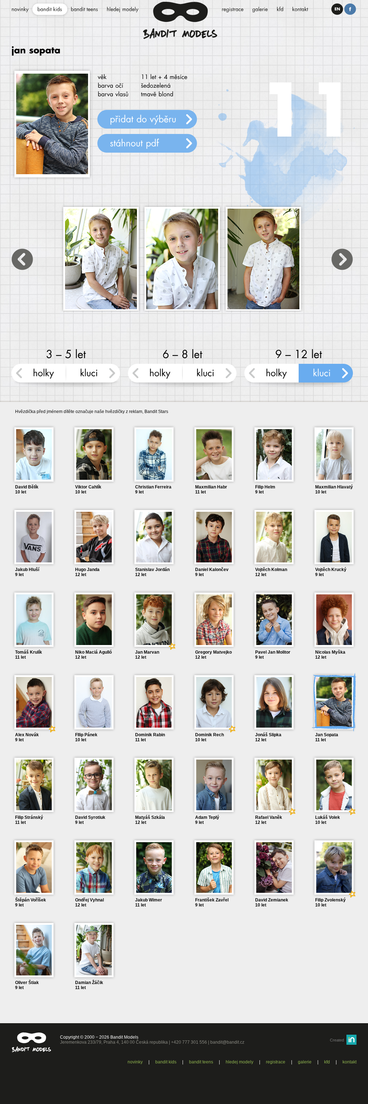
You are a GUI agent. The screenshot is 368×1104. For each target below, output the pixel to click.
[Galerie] (260, 10)
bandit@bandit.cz (227, 1042)
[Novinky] (20, 10)
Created (337, 1040)
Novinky (135, 1061)
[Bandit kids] (49, 10)
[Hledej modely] (123, 10)
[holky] (39, 376)
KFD (327, 1061)
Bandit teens (201, 1061)
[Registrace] (233, 10)
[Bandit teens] (84, 10)
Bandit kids (165, 1061)
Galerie (305, 1061)
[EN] (337, 9)
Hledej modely (239, 1061)
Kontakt (349, 1061)
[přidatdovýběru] (147, 119)
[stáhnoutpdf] (147, 143)
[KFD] (280, 10)
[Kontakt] (300, 10)
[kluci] (93, 376)
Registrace (275, 1061)
